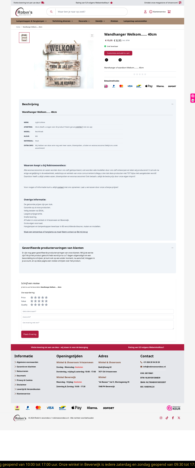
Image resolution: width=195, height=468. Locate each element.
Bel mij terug (82, 232)
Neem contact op (69, 232)
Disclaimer (21, 384)
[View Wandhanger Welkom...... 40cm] (24, 37)
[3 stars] (39, 297)
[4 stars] (42, 297)
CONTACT (79, 127)
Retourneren (22, 371)
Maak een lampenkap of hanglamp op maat (42, 232)
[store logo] (24, 12)
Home (18, 27)
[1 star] (32, 297)
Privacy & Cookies (24, 380)
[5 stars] (46, 297)
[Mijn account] (145, 12)
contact (60, 187)
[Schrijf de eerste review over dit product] (140, 74)
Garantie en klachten (26, 366)
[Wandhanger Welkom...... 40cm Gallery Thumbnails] (24, 37)
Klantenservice (23, 393)
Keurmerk (21, 375)
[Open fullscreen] (63, 64)
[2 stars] (35, 297)
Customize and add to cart (118, 53)
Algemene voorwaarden (27, 362)
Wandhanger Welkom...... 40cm (32, 27)
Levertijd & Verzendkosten (28, 389)
